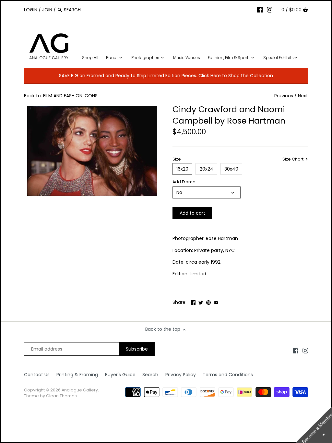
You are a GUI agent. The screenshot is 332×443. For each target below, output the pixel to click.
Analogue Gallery (80, 390)
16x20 (182, 169)
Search (150, 374)
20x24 (206, 169)
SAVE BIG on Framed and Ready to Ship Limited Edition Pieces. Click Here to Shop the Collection (166, 75)
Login (30, 9)
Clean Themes (61, 396)
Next (303, 95)
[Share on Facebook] (193, 301)
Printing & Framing (77, 374)
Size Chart (293, 159)
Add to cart (192, 213)
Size (176, 159)
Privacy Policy (180, 374)
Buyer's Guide (120, 374)
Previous (283, 95)
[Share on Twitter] (200, 301)
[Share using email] (216, 301)
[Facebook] (260, 9)
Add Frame (184, 181)
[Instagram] (270, 9)
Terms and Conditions (228, 374)
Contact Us (37, 374)
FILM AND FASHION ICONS (70, 95)
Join (47, 9)
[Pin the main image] (208, 301)
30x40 (231, 169)
